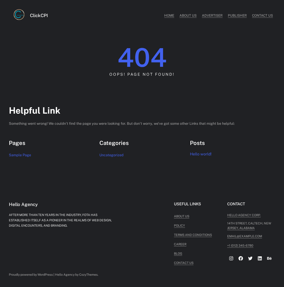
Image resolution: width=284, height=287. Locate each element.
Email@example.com (244, 236)
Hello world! (200, 154)
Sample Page (20, 155)
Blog (178, 253)
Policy (179, 225)
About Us (181, 216)
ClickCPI (39, 15)
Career (180, 244)
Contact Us (183, 263)
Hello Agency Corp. (244, 215)
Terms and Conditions (193, 235)
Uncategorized (111, 155)
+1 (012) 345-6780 (240, 245)
